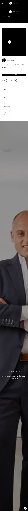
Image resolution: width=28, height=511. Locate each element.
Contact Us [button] (14, 382)
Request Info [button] (14, 74)
